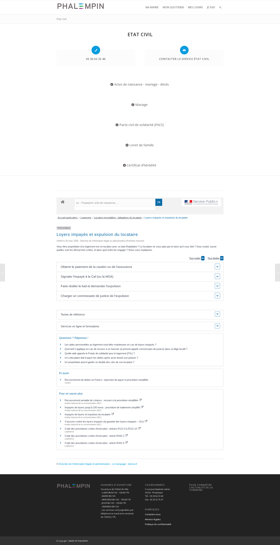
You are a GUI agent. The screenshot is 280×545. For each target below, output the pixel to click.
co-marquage (119, 464)
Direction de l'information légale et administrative (84, 464)
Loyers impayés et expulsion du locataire (166, 217)
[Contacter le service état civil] (184, 50)
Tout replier (195, 258)
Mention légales (153, 519)
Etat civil (61, 19)
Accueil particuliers (68, 217)
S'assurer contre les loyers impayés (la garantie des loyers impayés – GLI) (104, 421)
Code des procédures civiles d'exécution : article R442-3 (95, 443)
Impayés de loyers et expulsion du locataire (88, 414)
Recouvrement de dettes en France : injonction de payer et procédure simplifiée (106, 379)
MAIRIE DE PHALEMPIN (78, 541)
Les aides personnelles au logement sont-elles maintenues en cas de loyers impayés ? (110, 344)
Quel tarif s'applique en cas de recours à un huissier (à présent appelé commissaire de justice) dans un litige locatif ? (126, 349)
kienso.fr (132, 464)
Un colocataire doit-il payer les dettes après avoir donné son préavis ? (101, 357)
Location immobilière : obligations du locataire (118, 217)
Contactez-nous (153, 514)
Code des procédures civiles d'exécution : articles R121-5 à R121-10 (101, 428)
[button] (140, 267)
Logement (86, 217)
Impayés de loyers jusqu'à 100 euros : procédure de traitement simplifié (102, 407)
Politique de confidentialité (158, 524)
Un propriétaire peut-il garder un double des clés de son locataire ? (99, 362)
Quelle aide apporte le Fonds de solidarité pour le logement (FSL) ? (100, 353)
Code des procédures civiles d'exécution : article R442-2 (95, 435)
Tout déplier (214, 258)
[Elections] (2, 273)
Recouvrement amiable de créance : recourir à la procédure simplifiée (102, 400)
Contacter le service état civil (184, 59)
